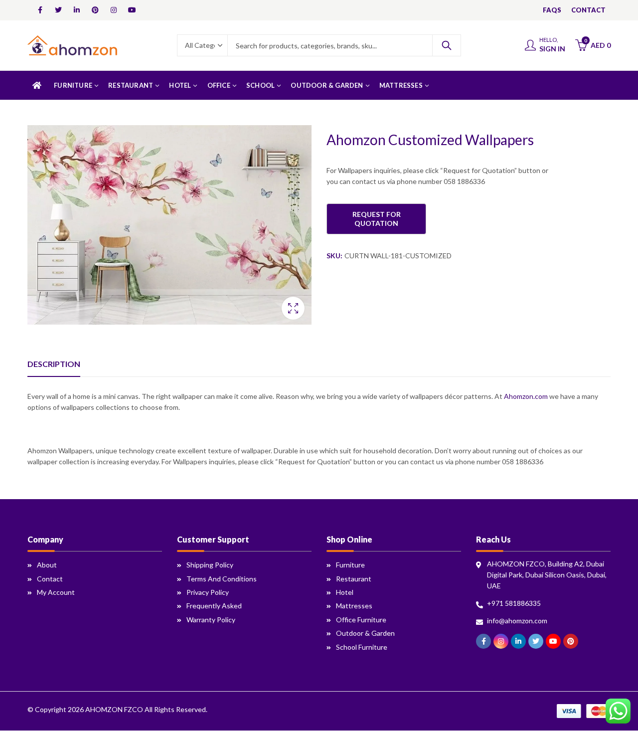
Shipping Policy (209, 564)
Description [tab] (53, 363)
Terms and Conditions (221, 578)
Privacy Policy (207, 592)
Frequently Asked (214, 605)
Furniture (350, 564)
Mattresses (354, 605)
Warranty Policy (210, 619)
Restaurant (353, 578)
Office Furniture (361, 619)
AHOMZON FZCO (114, 709)
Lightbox (293, 308)
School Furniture (361, 647)
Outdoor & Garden (365, 633)
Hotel (344, 592)
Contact (50, 578)
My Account (56, 592)
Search (446, 45)
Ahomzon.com (526, 396)
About (47, 564)
